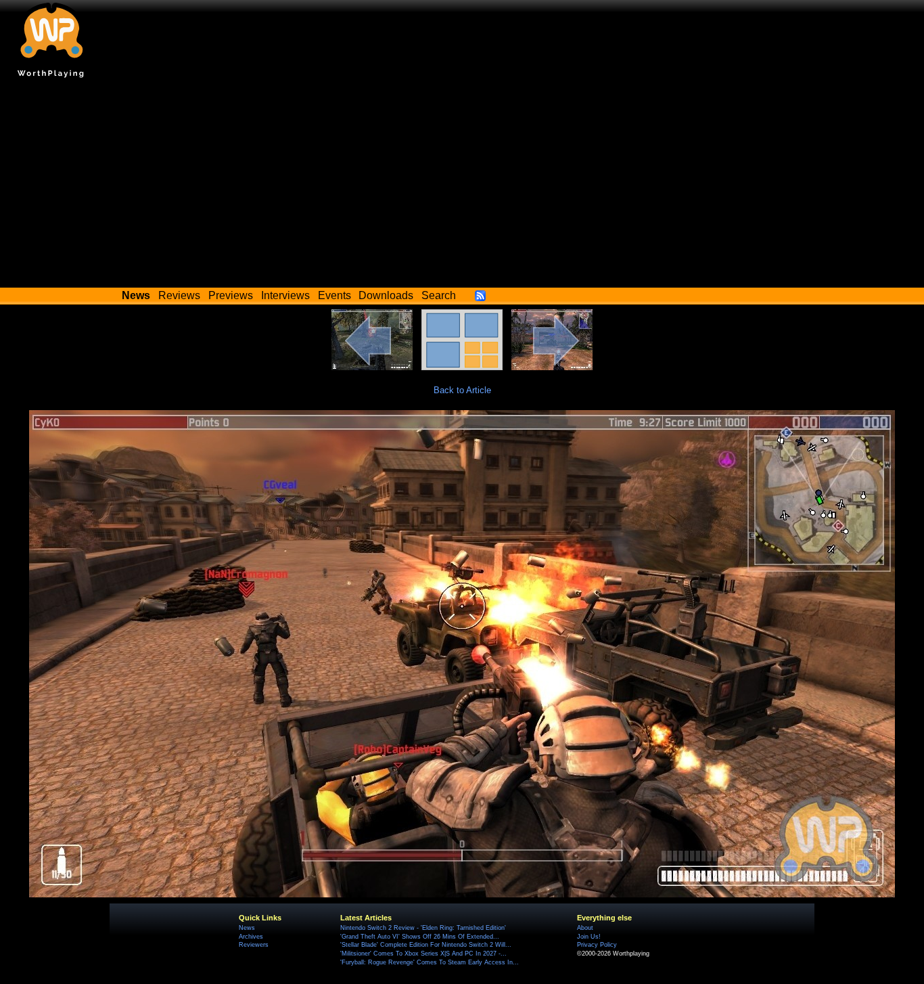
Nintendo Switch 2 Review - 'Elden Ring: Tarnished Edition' (423, 927)
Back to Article (462, 390)
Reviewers (254, 944)
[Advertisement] (462, 186)
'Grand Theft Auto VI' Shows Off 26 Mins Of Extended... (419, 936)
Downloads (386, 295)
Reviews (179, 295)
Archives (251, 936)
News (247, 927)
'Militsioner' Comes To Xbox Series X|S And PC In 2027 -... (423, 953)
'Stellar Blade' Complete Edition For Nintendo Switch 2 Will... (425, 944)
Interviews (285, 295)
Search (438, 295)
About (585, 927)
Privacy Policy (597, 944)
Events (334, 295)
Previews (230, 295)
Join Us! (589, 936)
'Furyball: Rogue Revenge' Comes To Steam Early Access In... (429, 962)
